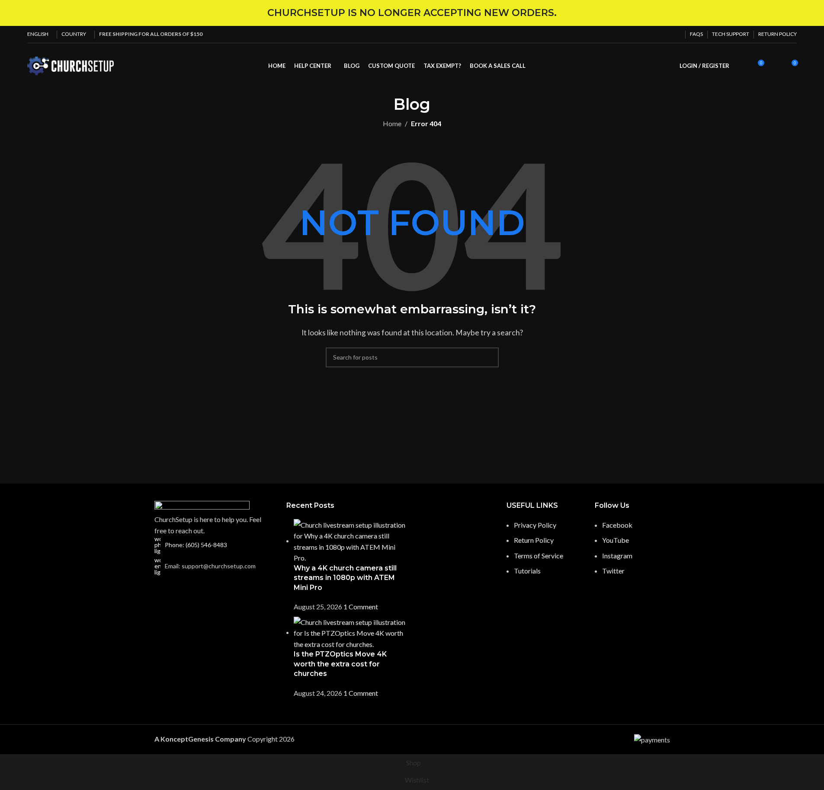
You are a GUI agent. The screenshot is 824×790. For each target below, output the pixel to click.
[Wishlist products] (775, 66)
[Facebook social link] (634, 34)
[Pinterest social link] (655, 34)
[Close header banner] (813, 13)
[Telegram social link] (675, 34)
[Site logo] (70, 65)
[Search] (741, 66)
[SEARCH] (489, 357)
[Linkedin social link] (665, 34)
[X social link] (644, 34)
